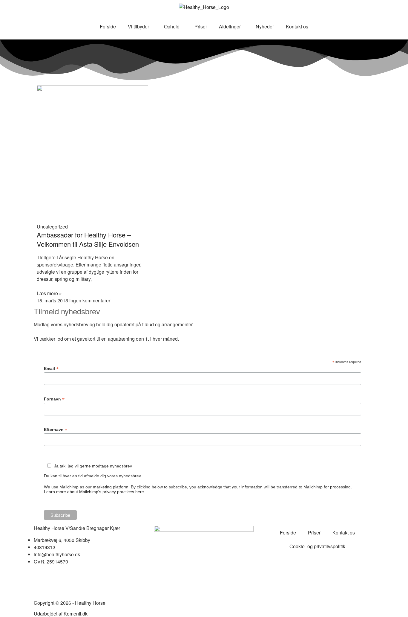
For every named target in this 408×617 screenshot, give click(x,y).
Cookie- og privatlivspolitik (317, 546)
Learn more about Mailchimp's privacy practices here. (94, 491)
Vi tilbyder (138, 26)
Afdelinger (230, 26)
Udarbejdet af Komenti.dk (61, 613)
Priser (200, 26)
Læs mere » (49, 293)
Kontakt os (297, 26)
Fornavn (54, 399)
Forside (108, 26)
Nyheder (265, 26)
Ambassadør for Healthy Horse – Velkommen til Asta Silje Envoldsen (88, 239)
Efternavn (55, 429)
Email (51, 368)
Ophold (172, 26)
